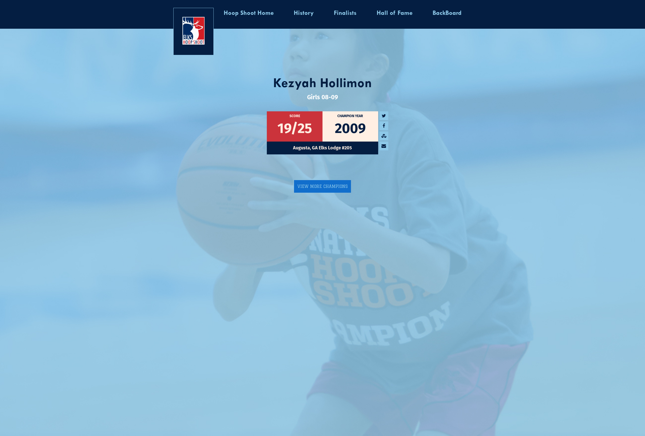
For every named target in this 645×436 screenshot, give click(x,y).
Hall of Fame (394, 13)
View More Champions (322, 186)
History (304, 13)
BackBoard (447, 13)
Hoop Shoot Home (249, 13)
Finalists (345, 13)
